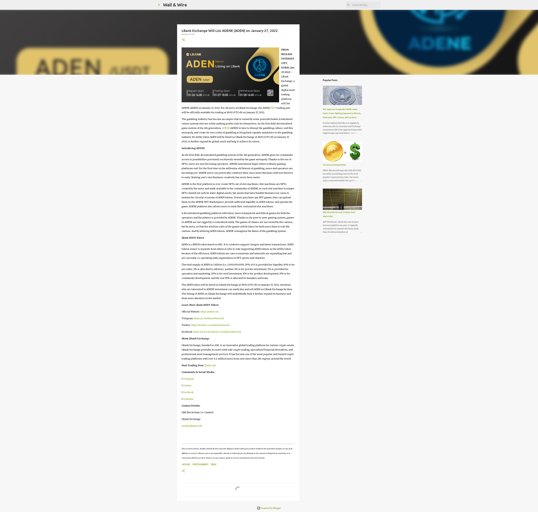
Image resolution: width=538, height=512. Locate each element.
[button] (183, 40)
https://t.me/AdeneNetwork (209, 318)
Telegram (188, 378)
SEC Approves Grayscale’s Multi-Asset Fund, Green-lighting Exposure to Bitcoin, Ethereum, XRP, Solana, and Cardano (342, 113)
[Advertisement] (314, 121)
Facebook (188, 392)
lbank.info (210, 365)
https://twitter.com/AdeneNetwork (210, 325)
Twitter (187, 385)
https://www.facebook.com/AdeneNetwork (217, 331)
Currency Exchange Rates (334, 165)
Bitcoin (186, 464)
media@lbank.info (192, 425)
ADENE (226, 128)
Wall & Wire (175, 4)
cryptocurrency (200, 464)
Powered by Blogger (270, 508)
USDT (273, 107)
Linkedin (188, 399)
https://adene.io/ (209, 311)
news (213, 464)
